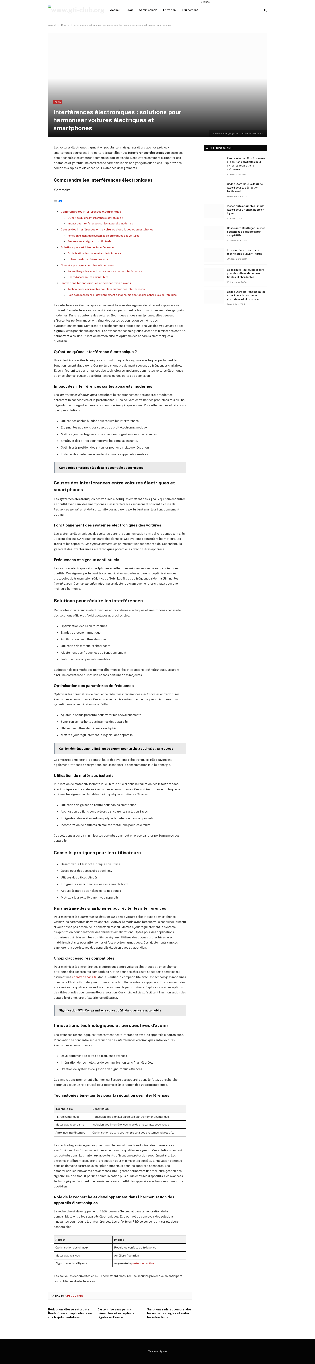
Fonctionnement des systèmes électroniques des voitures (103, 235)
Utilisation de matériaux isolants (88, 259)
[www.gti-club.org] (76, 10)
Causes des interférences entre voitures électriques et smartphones (107, 229)
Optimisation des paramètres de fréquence (94, 253)
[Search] (265, 10)
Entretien (169, 9)
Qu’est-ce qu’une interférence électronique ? (95, 217)
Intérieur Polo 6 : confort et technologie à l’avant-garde (244, 252)
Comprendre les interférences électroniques (91, 211)
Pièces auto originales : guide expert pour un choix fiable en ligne (245, 210)
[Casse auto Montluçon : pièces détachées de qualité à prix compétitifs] (214, 233)
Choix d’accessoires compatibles (88, 277)
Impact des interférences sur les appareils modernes (100, 223)
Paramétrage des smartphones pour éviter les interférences (105, 271)
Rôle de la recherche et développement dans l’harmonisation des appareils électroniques (122, 294)
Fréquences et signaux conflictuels (89, 241)
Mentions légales (157, 1351)
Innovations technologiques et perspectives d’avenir (96, 283)
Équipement (190, 9)
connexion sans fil (84, 977)
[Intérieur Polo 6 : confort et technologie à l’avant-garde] (214, 255)
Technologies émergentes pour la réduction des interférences (106, 289)
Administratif (148, 9)
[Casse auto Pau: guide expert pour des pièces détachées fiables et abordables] (214, 274)
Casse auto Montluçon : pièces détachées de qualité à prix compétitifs (246, 232)
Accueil (115, 9)
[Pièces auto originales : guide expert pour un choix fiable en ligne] (214, 211)
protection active (142, 1263)
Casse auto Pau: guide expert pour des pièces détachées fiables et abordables (245, 273)
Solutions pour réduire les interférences (88, 247)
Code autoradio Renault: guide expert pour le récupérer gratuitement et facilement (246, 295)
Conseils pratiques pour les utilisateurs (87, 265)
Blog (130, 9)
